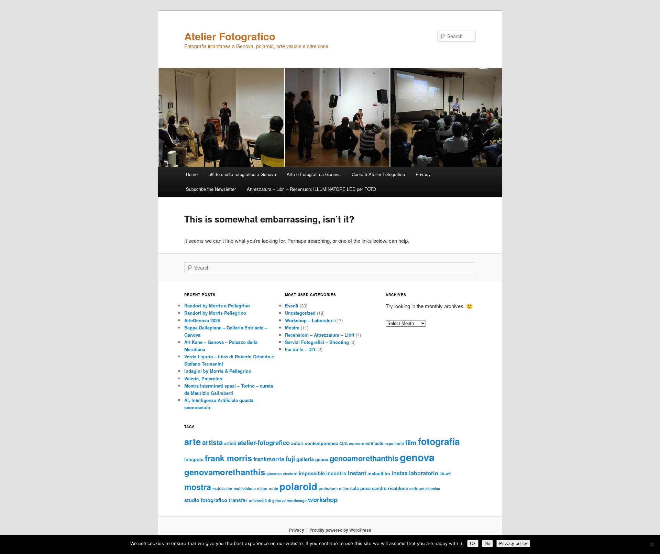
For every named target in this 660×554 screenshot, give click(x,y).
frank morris (228, 458)
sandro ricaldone (390, 488)
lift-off (445, 473)
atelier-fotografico (264, 442)
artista (212, 442)
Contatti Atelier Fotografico (378, 174)
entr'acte (374, 443)
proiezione (328, 488)
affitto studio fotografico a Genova (242, 174)
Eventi (291, 305)
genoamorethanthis (364, 458)
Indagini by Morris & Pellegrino (217, 371)
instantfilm (378, 473)
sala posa (360, 488)
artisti (230, 443)
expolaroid (394, 443)
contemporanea (321, 443)
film (411, 442)
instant (357, 473)
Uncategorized (300, 312)
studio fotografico (205, 500)
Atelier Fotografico (229, 36)
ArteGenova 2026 (202, 320)
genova (417, 457)
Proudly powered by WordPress (340, 530)
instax (400, 473)
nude (273, 488)
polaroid (298, 486)
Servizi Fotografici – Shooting (317, 342)
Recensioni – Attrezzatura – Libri (319, 335)
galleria (305, 459)
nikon (262, 488)
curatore (356, 443)
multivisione (245, 488)
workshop (323, 499)
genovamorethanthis (224, 472)
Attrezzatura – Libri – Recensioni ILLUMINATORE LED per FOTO (311, 189)
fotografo (194, 459)
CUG (343, 443)
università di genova (267, 500)
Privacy (423, 174)
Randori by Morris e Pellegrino (217, 305)
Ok (473, 543)
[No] (651, 544)
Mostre (292, 327)
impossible (312, 473)
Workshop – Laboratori (309, 320)
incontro (336, 473)
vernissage (297, 500)
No (487, 543)
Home (192, 174)
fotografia (439, 441)
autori (297, 443)
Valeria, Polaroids (203, 378)
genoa (321, 459)
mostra (197, 486)
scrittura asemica (424, 488)
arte (192, 441)
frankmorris (268, 459)
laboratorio (423, 473)
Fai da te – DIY (300, 349)
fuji (290, 458)
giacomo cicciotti (281, 473)
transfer (238, 500)
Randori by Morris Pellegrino (215, 312)
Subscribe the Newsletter (211, 189)
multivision (222, 488)
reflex (344, 488)
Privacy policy (513, 543)
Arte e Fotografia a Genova (314, 174)
